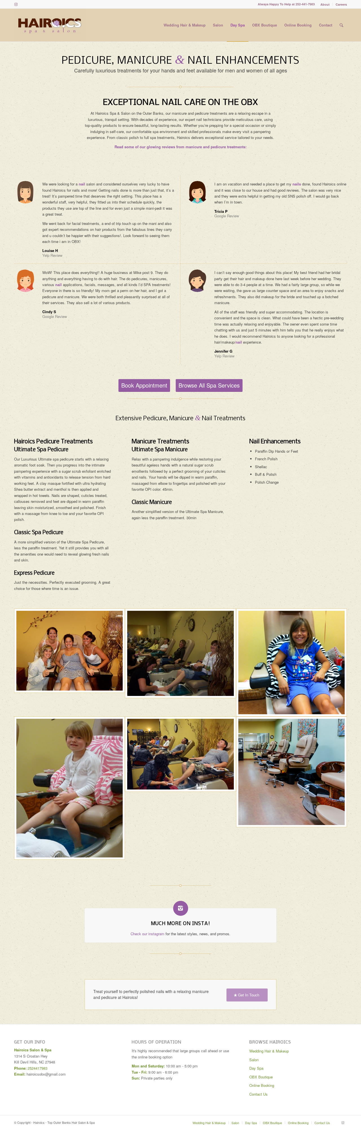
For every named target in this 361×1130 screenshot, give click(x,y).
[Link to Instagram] (16, 4)
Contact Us (258, 1094)
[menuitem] (325, 4)
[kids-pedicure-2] (291, 663)
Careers (341, 4)
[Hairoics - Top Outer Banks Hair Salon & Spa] (49, 25)
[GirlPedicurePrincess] (69, 788)
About (325, 4)
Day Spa (256, 1068)
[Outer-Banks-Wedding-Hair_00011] (69, 663)
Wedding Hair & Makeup (269, 1051)
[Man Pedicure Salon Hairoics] (180, 788)
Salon (254, 1059)
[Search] (341, 25)
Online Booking (261, 1085)
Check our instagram (147, 933)
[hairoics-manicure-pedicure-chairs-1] (291, 788)
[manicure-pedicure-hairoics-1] (180, 663)
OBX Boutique (261, 1077)
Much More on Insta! (180, 923)
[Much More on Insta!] (180, 908)
